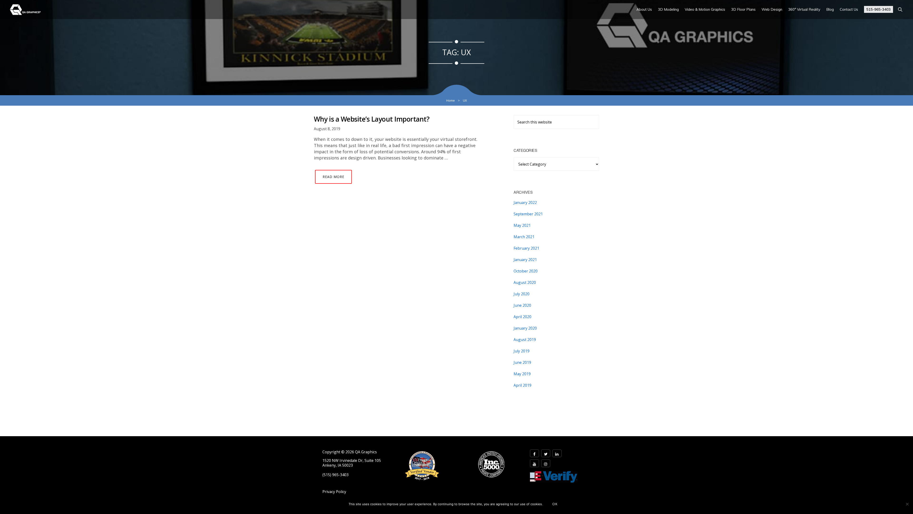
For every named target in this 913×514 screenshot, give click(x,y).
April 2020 (522, 316)
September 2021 (528, 214)
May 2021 (522, 225)
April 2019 (522, 385)
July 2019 (521, 351)
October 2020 (526, 271)
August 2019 (525, 339)
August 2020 (525, 282)
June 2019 (522, 362)
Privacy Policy (334, 491)
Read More (333, 176)
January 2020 (525, 328)
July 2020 (521, 294)
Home (450, 100)
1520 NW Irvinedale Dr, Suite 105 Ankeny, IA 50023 (351, 463)
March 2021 (524, 236)
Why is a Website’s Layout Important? (371, 119)
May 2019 (522, 373)
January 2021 (525, 259)
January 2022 (525, 202)
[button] (900, 9)
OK (555, 504)
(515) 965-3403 (335, 474)
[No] (907, 504)
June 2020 (522, 305)
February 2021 (526, 248)
